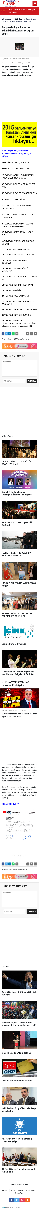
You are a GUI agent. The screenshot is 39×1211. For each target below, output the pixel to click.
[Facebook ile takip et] (11, 1200)
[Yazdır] (16, 333)
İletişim (20, 1190)
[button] (27, 333)
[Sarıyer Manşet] (10, 3)
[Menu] (35, 3)
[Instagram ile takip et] (22, 1200)
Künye (13, 1190)
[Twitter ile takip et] (17, 1200)
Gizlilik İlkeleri (30, 1190)
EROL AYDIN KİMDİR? (10, 804)
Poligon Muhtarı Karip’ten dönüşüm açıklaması (22, 10)
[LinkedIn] (9, 333)
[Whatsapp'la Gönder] (13, 333)
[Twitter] (6, 333)
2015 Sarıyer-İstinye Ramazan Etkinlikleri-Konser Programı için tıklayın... (16, 153)
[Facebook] (3, 333)
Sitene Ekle (19, 1193)
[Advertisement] (19, 98)
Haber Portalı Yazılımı (12, 1208)
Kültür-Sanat (18, 19)
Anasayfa (7, 19)
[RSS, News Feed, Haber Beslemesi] (27, 1200)
